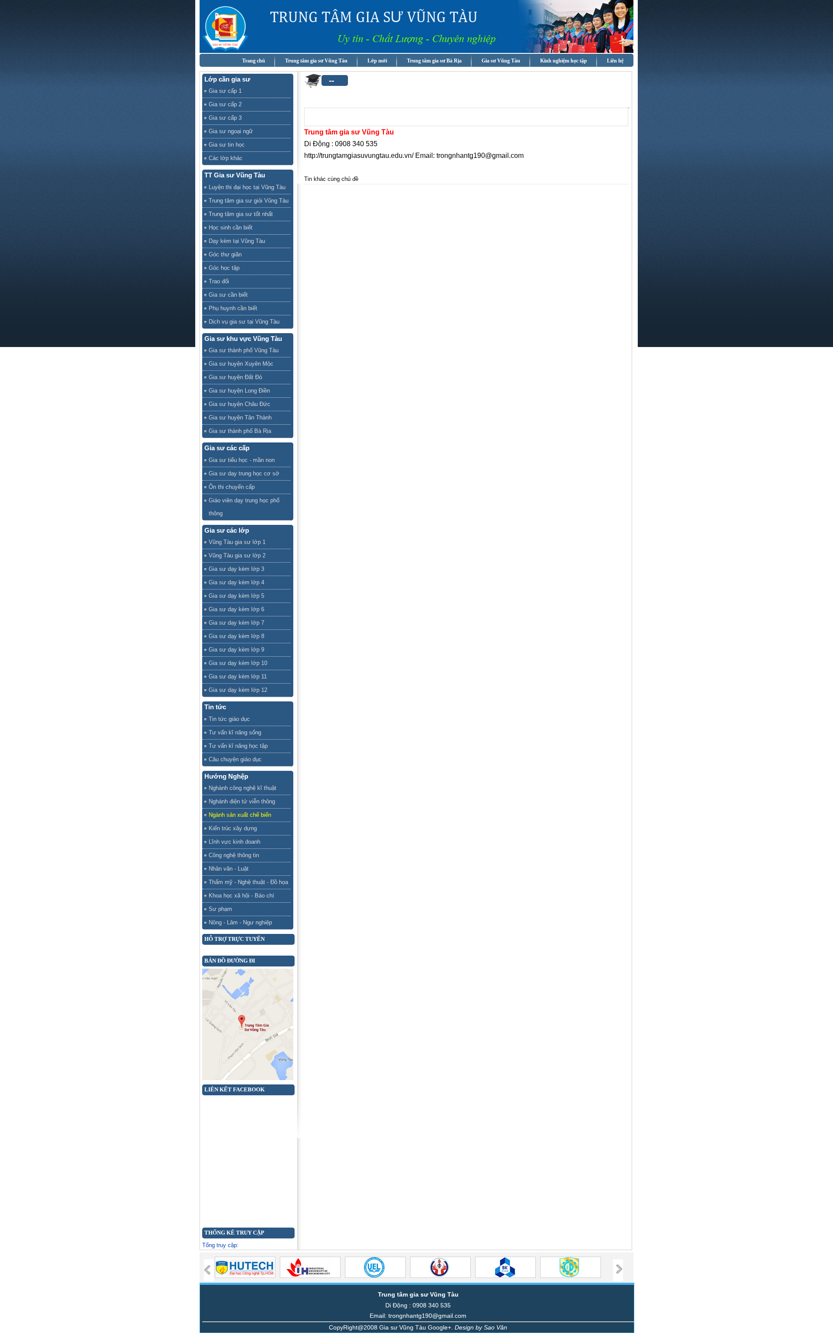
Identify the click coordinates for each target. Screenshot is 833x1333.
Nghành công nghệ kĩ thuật (242, 788)
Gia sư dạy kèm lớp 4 (236, 582)
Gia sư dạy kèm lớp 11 (238, 676)
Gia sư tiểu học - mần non (242, 460)
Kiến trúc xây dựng (233, 828)
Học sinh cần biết (231, 227)
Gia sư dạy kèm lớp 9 (236, 649)
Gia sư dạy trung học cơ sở (244, 473)
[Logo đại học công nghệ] (246, 1276)
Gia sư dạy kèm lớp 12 (238, 690)
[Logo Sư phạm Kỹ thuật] (441, 1276)
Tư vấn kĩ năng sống (235, 732)
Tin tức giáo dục (229, 719)
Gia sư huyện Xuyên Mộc (241, 363)
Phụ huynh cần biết (233, 308)
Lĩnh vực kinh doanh (234, 841)
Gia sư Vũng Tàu (501, 61)
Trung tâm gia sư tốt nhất (241, 214)
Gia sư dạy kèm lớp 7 (236, 622)
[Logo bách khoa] (506, 1276)
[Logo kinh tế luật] (376, 1276)
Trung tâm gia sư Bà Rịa (434, 61)
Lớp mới (377, 61)
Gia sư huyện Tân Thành (240, 417)
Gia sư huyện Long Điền (239, 390)
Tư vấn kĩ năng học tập (238, 746)
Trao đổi (219, 281)
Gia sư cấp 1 (225, 91)
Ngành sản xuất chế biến (240, 815)
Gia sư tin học (227, 144)
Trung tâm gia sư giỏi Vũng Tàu (249, 200)
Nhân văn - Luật (229, 868)
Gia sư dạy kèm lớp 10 (238, 663)
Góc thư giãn (225, 254)
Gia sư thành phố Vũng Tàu (244, 350)
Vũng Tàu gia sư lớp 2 (237, 555)
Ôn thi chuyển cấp (232, 487)
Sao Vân (495, 1327)
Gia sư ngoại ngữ (231, 131)
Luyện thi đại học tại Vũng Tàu (247, 187)
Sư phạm (220, 909)
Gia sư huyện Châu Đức (239, 404)
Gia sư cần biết (228, 294)
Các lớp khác (226, 158)
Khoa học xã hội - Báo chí (241, 895)
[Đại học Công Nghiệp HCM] (311, 1276)
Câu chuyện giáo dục (235, 759)
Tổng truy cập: (220, 1245)
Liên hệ (615, 61)
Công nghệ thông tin (234, 855)
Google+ (439, 1327)
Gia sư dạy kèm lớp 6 (236, 609)
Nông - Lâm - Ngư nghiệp (240, 922)
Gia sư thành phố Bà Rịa (240, 431)
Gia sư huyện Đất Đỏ (235, 377)
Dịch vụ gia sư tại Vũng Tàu (244, 321)
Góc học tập (224, 268)
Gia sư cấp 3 (225, 118)
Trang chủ (253, 61)
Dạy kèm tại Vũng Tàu (237, 241)
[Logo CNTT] (571, 1276)
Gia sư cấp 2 (225, 104)
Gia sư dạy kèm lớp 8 (236, 636)
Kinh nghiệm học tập (563, 61)
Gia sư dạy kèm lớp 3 (236, 569)
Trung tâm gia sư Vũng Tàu (316, 61)
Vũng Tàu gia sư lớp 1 (237, 542)
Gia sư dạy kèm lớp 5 (236, 596)
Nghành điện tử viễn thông (242, 801)
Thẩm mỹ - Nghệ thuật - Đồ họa (248, 882)
